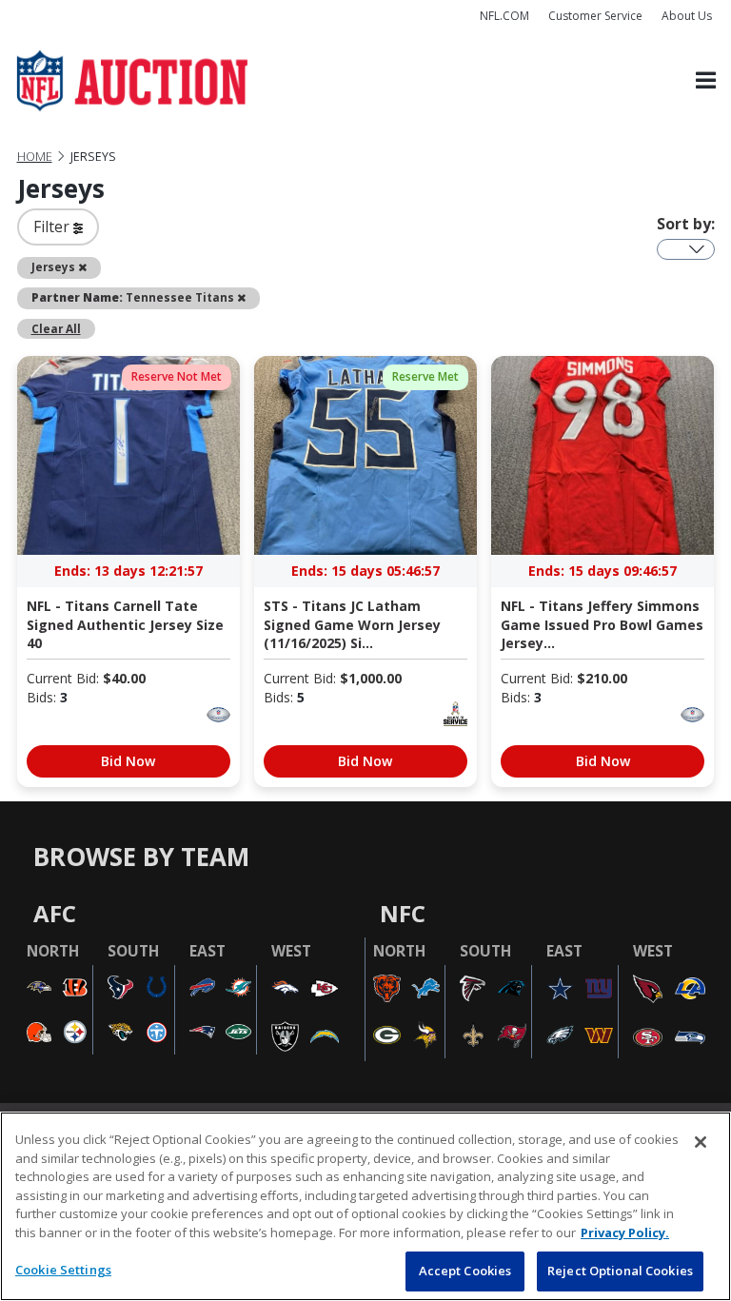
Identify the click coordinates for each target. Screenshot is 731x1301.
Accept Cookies (465, 1270)
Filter (53, 226)
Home (34, 156)
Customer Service (595, 16)
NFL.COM (504, 16)
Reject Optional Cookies (620, 1270)
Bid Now (128, 761)
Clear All (56, 328)
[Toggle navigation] (706, 81)
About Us (687, 16)
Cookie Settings (63, 1269)
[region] (365, 1206)
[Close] (700, 1142)
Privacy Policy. (625, 1232)
